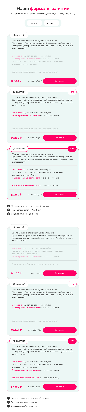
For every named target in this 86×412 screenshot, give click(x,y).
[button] (60, 81)
